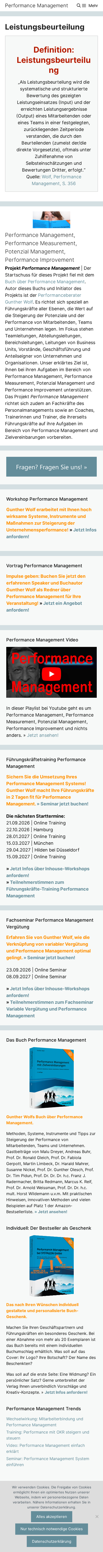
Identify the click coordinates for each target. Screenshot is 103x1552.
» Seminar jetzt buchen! (62, 803)
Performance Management (36, 6)
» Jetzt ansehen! (50, 1211)
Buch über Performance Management (45, 281)
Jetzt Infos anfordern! (66, 1392)
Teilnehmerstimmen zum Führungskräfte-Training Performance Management (47, 889)
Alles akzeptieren (51, 1516)
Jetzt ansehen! (42, 735)
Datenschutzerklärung (51, 1541)
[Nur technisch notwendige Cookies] (96, 1516)
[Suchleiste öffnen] (79, 5)
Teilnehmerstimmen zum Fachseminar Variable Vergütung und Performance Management (49, 1009)
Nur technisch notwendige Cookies (51, 1528)
